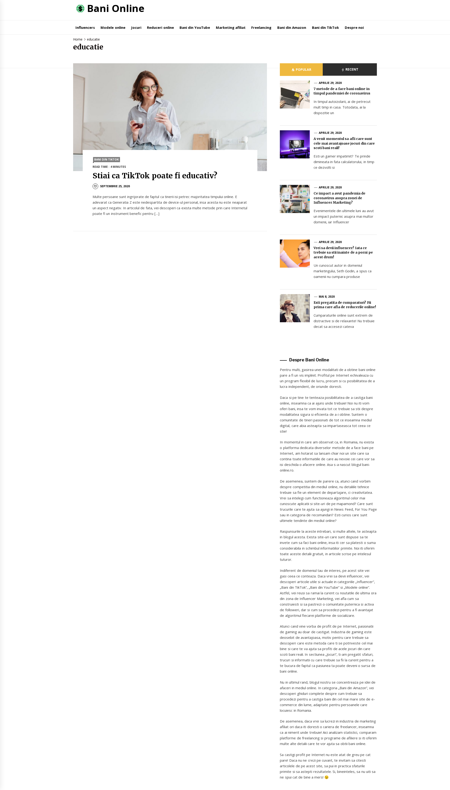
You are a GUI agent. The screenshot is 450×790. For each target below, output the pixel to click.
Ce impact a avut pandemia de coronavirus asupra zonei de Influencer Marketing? (340, 198)
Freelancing (261, 27)
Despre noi (354, 27)
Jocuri (136, 27)
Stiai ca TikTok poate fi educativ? (155, 175)
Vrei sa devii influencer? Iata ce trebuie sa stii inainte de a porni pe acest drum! (343, 252)
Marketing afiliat (231, 27)
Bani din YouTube (195, 27)
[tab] (301, 69)
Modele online (113, 27)
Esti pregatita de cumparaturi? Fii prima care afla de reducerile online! (345, 304)
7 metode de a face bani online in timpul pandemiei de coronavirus (342, 91)
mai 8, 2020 (327, 297)
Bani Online (115, 8)
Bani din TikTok (325, 27)
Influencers (85, 27)
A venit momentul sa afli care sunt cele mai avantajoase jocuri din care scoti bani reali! (344, 143)
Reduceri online (160, 27)
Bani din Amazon (291, 27)
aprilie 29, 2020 (330, 83)
